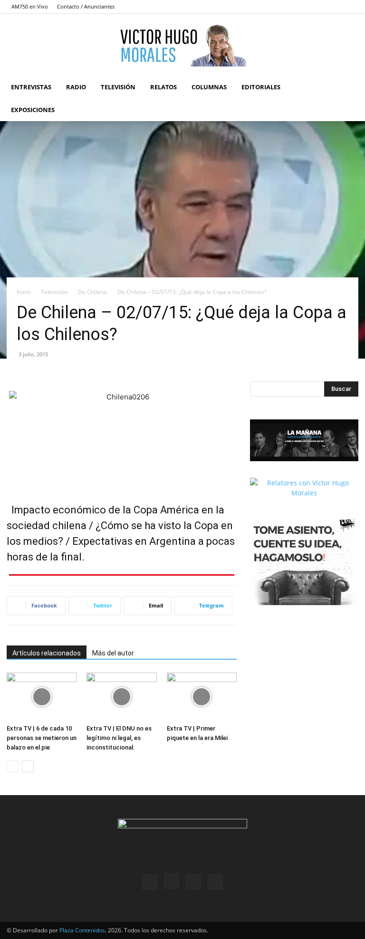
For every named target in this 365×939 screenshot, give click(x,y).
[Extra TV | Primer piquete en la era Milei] (202, 697)
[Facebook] (304, 6)
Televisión (118, 87)
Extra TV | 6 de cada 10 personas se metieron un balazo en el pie (42, 738)
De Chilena (92, 292)
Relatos (163, 87)
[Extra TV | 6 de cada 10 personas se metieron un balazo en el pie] (42, 697)
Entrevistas (31, 87)
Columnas (209, 87)
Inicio (23, 292)
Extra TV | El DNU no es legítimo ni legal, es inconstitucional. (119, 738)
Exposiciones (33, 109)
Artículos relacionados (46, 653)
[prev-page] (13, 766)
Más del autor (113, 653)
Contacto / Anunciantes (86, 6)
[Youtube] (351, 6)
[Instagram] (320, 6)
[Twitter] (335, 6)
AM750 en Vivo (29, 6)
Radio (76, 87)
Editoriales (260, 87)
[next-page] (28, 766)
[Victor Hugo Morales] (182, 45)
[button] (347, 87)
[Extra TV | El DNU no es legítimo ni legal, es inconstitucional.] (121, 697)
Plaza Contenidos (82, 930)
